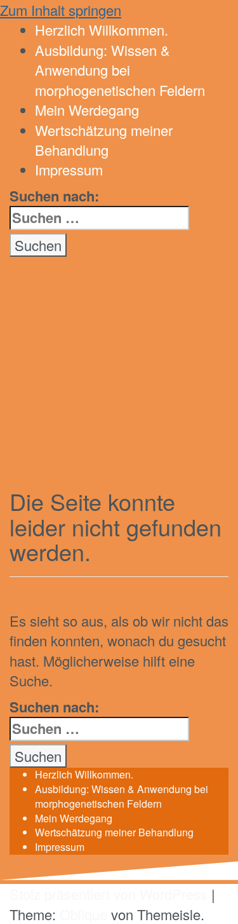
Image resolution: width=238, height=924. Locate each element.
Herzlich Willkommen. (84, 774)
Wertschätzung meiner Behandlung (114, 832)
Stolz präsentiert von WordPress (109, 894)
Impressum (59, 846)
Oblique (83, 914)
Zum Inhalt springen (60, 10)
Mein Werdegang (73, 818)
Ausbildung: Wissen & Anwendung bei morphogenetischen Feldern (121, 796)
